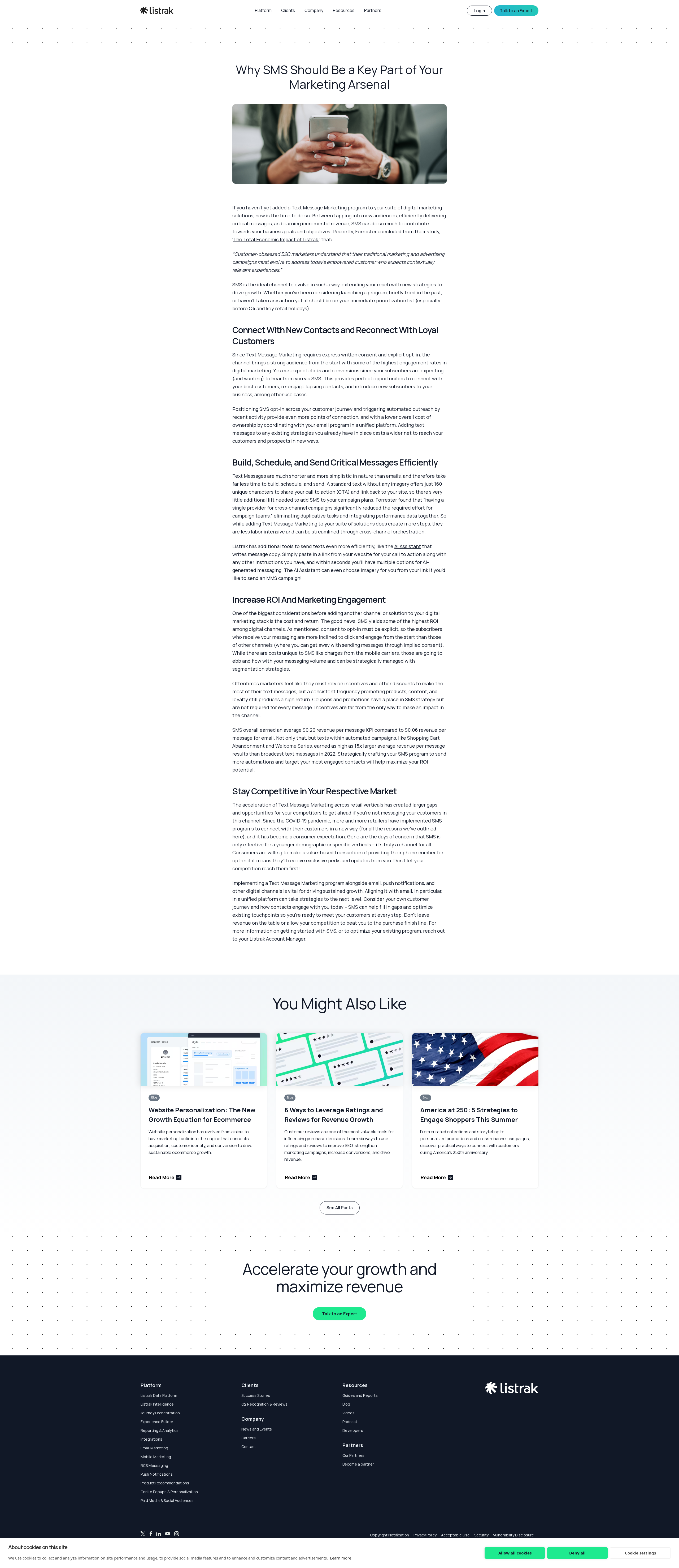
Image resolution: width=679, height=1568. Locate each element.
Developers (352, 1430)
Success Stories (255, 1395)
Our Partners (353, 1455)
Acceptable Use (455, 1534)
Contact (248, 1446)
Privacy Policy (425, 1534)
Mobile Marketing (156, 1456)
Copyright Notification (389, 1534)
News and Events (256, 1429)
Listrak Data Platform (159, 1395)
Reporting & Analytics (160, 1430)
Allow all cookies (515, 1553)
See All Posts (340, 1208)
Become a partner (358, 1464)
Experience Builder (157, 1421)
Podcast (349, 1421)
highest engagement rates (411, 362)
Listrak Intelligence (157, 1404)
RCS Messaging (154, 1465)
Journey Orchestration (160, 1412)
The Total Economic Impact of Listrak (275, 239)
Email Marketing (154, 1447)
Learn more (340, 1558)
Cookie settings (640, 1553)
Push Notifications (157, 1474)
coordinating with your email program (306, 425)
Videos (348, 1412)
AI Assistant (407, 546)
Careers (248, 1437)
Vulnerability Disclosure (513, 1534)
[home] (157, 10)
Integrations (151, 1439)
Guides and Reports (360, 1395)
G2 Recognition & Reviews (264, 1404)
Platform (151, 1385)
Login (479, 11)
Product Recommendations (165, 1482)
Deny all (577, 1553)
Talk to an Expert (339, 1314)
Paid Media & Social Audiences (167, 1500)
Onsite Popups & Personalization (169, 1491)
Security (481, 1534)
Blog (346, 1404)
